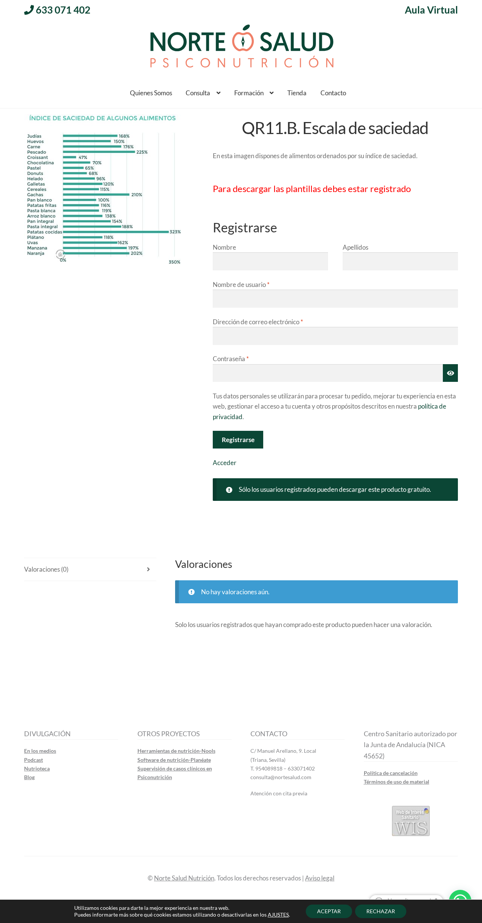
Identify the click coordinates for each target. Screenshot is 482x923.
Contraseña (231, 359)
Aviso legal (319, 878)
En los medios (40, 751)
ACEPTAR (329, 911)
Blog (29, 777)
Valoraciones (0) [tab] (46, 569)
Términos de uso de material (396, 781)
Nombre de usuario (241, 284)
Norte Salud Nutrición (184, 878)
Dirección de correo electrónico (258, 322)
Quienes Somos (151, 93)
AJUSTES (278, 914)
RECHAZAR (380, 911)
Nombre (224, 247)
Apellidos (355, 247)
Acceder (224, 463)
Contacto (333, 93)
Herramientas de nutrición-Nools (176, 751)
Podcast (33, 760)
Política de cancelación (391, 773)
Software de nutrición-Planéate (174, 760)
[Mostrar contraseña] (450, 373)
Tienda (297, 93)
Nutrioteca (37, 768)
